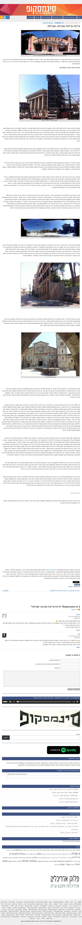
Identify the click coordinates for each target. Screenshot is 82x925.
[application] (41, 702)
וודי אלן (27, 854)
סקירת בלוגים (18, 909)
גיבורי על (68, 854)
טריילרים (76, 857)
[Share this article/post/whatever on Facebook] (77, 585)
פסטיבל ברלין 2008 (25, 911)
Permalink (77, 618)
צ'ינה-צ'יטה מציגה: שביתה (63, 26)
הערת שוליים (32, 854)
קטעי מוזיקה (30, 916)
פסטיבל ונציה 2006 (13, 911)
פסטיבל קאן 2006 (67, 915)
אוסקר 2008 (77, 904)
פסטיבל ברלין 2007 (36, 911)
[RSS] (1, 18)
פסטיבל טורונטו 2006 (37, 913)
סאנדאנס (24, 857)
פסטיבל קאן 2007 (57, 915)
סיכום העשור (61, 909)
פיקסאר (50, 861)
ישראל (66, 907)
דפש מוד (64, 906)
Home (79, 902)
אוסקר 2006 (12, 902)
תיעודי (38, 918)
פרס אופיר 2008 (10, 915)
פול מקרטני (74, 911)
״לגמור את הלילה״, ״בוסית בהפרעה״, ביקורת (64, 823)
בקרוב (24, 904)
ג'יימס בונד (7, 904)
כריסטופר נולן (63, 857)
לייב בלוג (57, 857)
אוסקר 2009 (65, 850)
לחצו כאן (21, 765)
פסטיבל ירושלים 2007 (12, 913)
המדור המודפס (28, 906)
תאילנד (43, 918)
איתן (76, 799)
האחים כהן (58, 854)
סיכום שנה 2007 (42, 909)
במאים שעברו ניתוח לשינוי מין (35, 904)
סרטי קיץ (74, 861)
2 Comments (59, 23)
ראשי (79, 17)
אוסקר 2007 (4, 902)
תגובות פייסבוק (48, 23)
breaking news (58, 902)
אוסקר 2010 (58, 850)
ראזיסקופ (23, 916)
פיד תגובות (75, 609)
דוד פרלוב (75, 906)
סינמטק (25, 909)
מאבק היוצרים (55, 907)
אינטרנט (66, 904)
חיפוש (78, 734)
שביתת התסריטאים (5, 916)
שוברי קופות (65, 864)
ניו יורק (4, 907)
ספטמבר (5, 590)
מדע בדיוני (52, 857)
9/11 (71, 902)
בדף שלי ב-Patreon (25, 763)
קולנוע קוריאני (56, 916)
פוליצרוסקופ (67, 911)
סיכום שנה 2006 (52, 909)
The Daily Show (29, 902)
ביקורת (76, 853)
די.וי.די (70, 906)
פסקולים (39, 861)
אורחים (71, 904)
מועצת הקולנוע (22, 907)
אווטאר (70, 850)
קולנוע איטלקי (73, 916)
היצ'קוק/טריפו (43, 906)
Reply (78, 630)
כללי (62, 907)
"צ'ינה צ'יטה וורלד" (51, 570)
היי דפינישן (51, 906)
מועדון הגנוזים (42, 907)
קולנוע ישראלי (29, 861)
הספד (39, 854)
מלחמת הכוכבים (42, 857)
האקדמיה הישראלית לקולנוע (48, 854)
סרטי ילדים (11, 909)
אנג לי (60, 904)
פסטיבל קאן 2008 (46, 915)
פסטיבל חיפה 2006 (72, 913)
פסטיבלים (45, 861)
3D (79, 850)
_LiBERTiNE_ (74, 795)
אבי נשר (75, 850)
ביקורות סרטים (46, 17)
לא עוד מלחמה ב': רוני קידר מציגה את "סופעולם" (64, 590)
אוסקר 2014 (30, 850)
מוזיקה (47, 857)
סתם (80, 911)
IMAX (50, 902)
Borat (67, 902)
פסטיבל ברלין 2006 (47, 911)
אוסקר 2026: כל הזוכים (60, 795)
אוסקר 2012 (43, 850)
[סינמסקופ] (41, 8)
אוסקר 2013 (36, 850)
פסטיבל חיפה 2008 (49, 913)
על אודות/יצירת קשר (70, 17)
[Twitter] (4, 18)
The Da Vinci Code (42, 902)
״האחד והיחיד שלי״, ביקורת (69, 817)
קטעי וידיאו (37, 916)
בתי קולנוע (14, 904)
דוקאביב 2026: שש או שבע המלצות (62, 792)
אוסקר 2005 (19, 902)
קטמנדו (50, 916)
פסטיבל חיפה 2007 (60, 913)
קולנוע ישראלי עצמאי (14, 861)
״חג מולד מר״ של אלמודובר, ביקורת (67, 820)
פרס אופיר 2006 (30, 915)
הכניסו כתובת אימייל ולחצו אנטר (17, 774)
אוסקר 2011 (50, 850)
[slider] (44, 701)
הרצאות (37, 17)
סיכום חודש (9, 857)
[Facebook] (8, 18)
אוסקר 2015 (24, 850)
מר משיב (9, 907)
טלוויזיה (12, 906)
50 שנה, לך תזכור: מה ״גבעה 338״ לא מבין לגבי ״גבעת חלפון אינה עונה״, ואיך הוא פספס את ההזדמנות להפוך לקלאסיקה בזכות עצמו (41, 828)
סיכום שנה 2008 (33, 909)
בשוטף (70, 586)
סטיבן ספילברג (17, 857)
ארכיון (50, 904)
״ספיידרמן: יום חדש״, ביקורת (69, 832)
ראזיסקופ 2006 (16, 916)
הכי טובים (36, 906)
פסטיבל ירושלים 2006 (24, 913)
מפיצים (34, 858)
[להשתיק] (10, 702)
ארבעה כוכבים (9, 850)
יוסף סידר (69, 857)
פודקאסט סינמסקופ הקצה (62, 861)
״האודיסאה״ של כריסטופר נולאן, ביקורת (61, 789)
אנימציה (17, 850)
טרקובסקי (71, 907)
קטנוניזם (72, 864)
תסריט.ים (30, 17)
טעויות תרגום (5, 906)
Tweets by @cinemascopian (71, 841)
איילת (78, 614)
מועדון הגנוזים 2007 (32, 907)
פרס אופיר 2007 (20, 915)
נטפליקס (29, 857)
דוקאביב (63, 854)
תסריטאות (56, 864)
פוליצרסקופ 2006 (58, 911)
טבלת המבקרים (57, 17)
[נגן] (77, 702)
